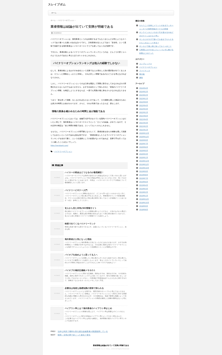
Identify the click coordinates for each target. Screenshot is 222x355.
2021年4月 (143, 119)
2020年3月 (143, 154)
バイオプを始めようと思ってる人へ (81, 255)
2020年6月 (143, 147)
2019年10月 (144, 168)
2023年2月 (143, 95)
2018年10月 (144, 203)
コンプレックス (145, 64)
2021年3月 (143, 123)
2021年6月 (143, 116)
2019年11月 (144, 164)
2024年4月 (143, 88)
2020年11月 (144, 137)
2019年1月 (143, 196)
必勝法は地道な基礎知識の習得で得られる (84, 288)
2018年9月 (143, 206)
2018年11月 (144, 199)
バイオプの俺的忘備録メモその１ (80, 270)
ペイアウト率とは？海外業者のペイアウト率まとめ (88, 308)
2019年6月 (143, 182)
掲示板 (142, 74)
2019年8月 (143, 175)
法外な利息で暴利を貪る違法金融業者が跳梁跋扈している (83, 331)
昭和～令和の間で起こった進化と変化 (74, 335)
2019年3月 (143, 189)
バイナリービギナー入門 (76, 190)
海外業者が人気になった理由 (78, 239)
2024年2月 (143, 92)
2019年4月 (143, 185)
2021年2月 (143, 126)
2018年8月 (143, 210)
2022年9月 (143, 102)
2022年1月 (143, 112)
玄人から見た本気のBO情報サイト (81, 208)
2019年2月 (143, 192)
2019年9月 (143, 171)
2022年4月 (143, 105)
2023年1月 (143, 99)
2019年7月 (143, 178)
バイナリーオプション (63, 151)
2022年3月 (143, 109)
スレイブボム (57, 4)
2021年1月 (143, 130)
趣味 (141, 78)
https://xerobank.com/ (59, 145)
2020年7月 (143, 144)
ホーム (53, 13)
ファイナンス (144, 71)
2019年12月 (144, 161)
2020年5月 (143, 151)
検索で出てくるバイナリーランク (80, 224)
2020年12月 (144, 133)
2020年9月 (143, 140)
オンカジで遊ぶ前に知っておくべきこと (155, 46)
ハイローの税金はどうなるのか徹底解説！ (84, 172)
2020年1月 (143, 157)
